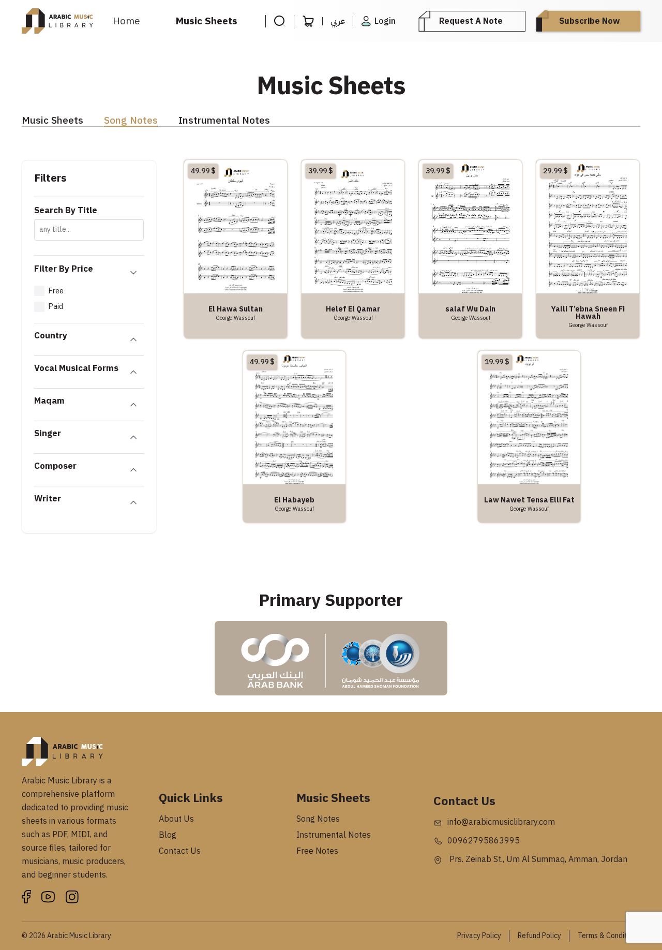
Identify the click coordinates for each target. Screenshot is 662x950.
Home (126, 20)
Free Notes (317, 851)
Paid (55, 306)
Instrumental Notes (224, 120)
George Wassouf (235, 318)
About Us (176, 819)
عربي (337, 21)
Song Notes (131, 120)
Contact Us (180, 851)
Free (56, 290)
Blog (167, 835)
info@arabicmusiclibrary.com (501, 822)
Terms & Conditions (609, 935)
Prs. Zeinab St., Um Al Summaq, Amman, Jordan (537, 859)
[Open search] (279, 21)
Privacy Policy (479, 935)
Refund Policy (539, 935)
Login (385, 21)
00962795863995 (483, 841)
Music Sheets (206, 20)
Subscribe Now (589, 21)
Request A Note (471, 21)
